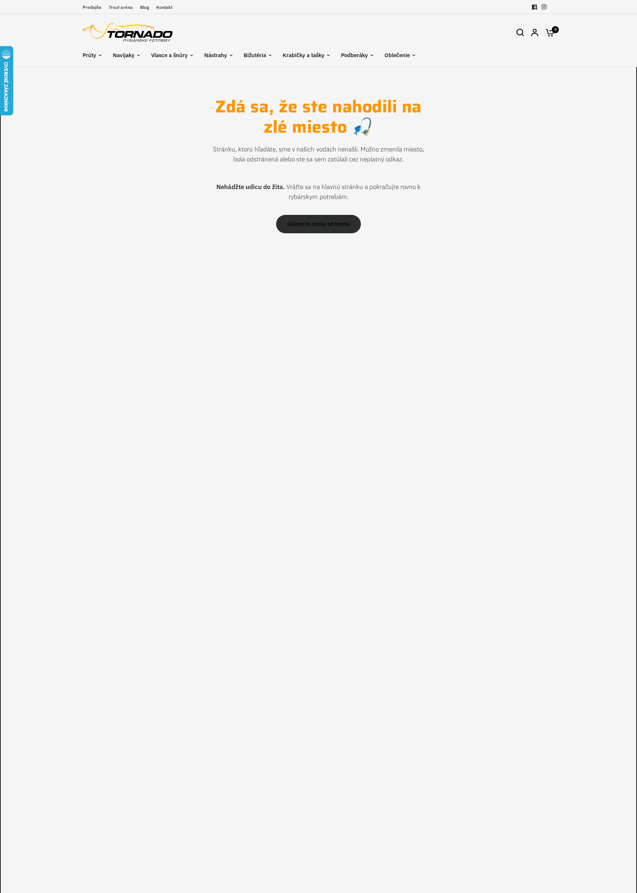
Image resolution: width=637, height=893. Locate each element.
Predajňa (92, 7)
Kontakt (164, 7)
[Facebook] (534, 7)
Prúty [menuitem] (89, 55)
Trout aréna (121, 7)
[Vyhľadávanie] (520, 32)
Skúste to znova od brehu (318, 223)
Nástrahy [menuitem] (215, 55)
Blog (144, 7)
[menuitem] (94, 7)
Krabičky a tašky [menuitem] (303, 55)
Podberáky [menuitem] (354, 55)
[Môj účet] (535, 32)
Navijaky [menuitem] (124, 55)
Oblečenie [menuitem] (397, 55)
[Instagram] (544, 7)
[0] (548, 32)
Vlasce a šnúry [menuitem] (169, 55)
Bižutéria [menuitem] (255, 55)
